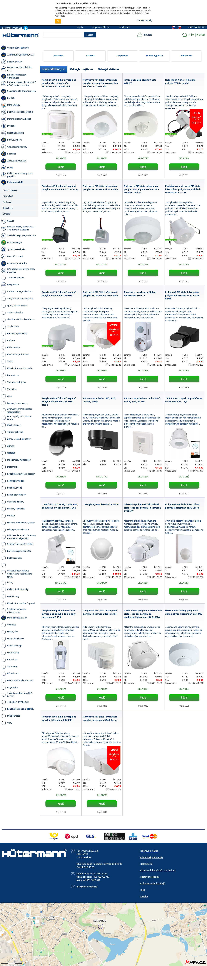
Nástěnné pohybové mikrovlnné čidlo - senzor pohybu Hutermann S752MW (142, 507)
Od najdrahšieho (108, 69)
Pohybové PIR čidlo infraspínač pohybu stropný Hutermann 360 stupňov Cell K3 (141, 189)
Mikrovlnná (186, 55)
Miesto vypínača (154, 55)
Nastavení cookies (149, 876)
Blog (142, 890)
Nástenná (58, 55)
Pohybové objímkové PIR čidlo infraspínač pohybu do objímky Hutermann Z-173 (58, 613)
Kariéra (144, 896)
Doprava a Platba (101, 27)
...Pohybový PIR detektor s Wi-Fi (101, 504)
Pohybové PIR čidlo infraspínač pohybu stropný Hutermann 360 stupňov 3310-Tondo (100, 83)
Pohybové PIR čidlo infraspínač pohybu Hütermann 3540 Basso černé (182, 295)
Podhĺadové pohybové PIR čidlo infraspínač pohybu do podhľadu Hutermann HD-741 (183, 189)
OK (58, 21)
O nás (80, 27)
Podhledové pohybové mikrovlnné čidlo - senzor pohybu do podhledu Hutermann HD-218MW (143, 613)
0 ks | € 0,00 (197, 35)
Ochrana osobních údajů (152, 883)
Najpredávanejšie (53, 69)
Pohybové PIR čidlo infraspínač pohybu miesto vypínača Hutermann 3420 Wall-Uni (59, 83)
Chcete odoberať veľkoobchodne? (158, 870)
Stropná (90, 55)
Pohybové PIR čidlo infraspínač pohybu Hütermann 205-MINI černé (59, 401)
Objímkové (122, 55)
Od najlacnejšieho (81, 69)
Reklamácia (146, 864)
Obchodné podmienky (151, 857)
